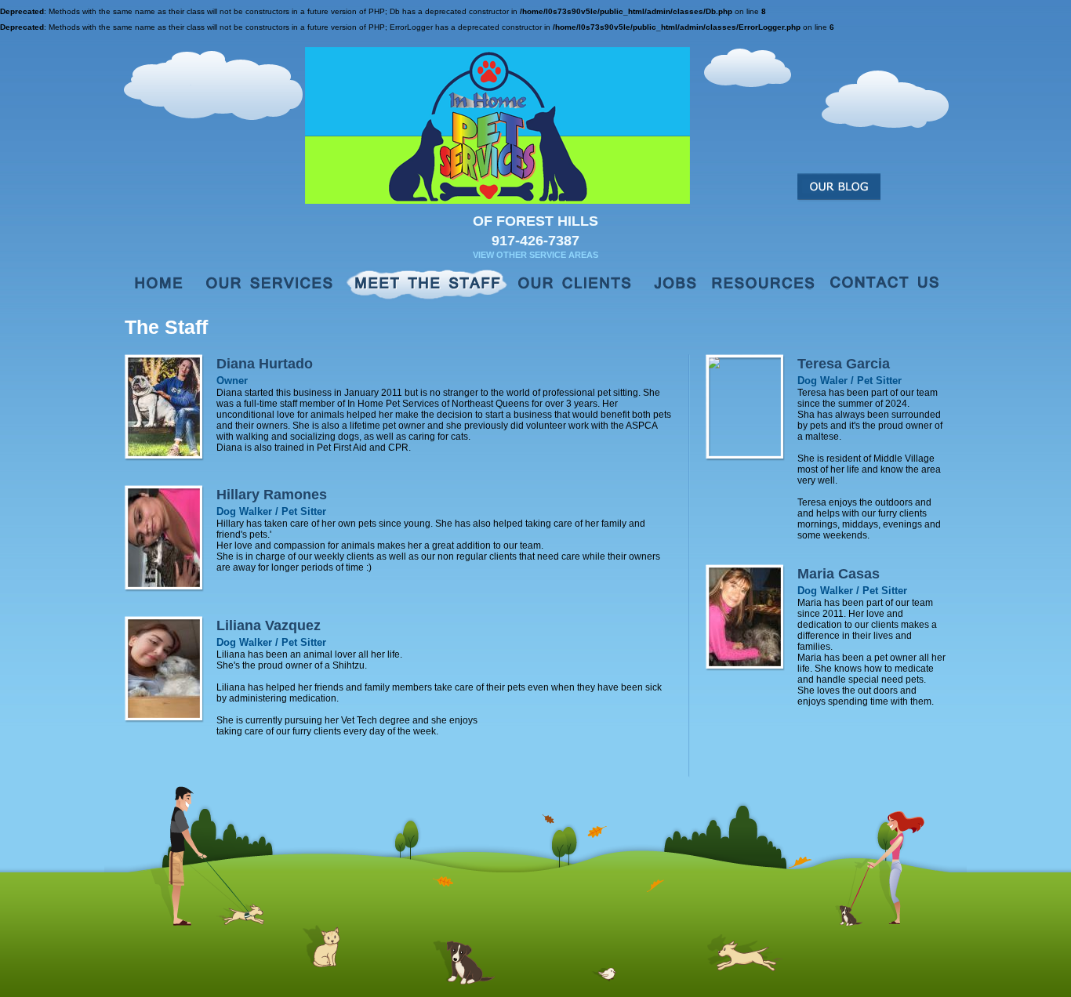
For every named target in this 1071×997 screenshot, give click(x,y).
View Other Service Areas (535, 254)
